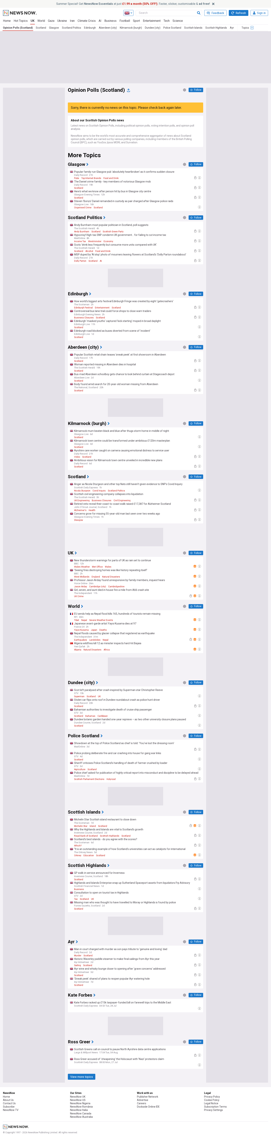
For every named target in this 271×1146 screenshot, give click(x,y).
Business (110, 21)
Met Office (97, 567)
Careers (141, 1103)
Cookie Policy (211, 1100)
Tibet (76, 620)
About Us (8, 1100)
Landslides (94, 640)
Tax (76, 899)
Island (93, 826)
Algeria (77, 650)
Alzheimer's (80, 510)
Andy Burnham (81, 231)
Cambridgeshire (116, 586)
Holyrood (111, 779)
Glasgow (54, 27)
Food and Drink (111, 178)
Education (89, 855)
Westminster (94, 241)
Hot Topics (21, 21)
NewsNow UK (77, 1096)
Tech (167, 21)
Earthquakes (80, 640)
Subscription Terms (215, 1106)
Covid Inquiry (99, 491)
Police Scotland (172, 27)
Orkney (77, 855)
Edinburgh (90, 27)
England (96, 577)
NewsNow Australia (81, 1116)
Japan (94, 630)
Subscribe (9, 1106)
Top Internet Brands (91, 178)
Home (7, 21)
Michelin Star (80, 826)
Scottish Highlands (216, 27)
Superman (79, 696)
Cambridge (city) (97, 586)
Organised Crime (82, 207)
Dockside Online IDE (148, 1106)
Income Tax (80, 241)
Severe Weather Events (101, 620)
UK (32, 21)
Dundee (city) (152, 27)
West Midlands (81, 577)
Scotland (41, 27)
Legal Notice (211, 1103)
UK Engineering (82, 500)
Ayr (232, 27)
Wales (108, 567)
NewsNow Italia (79, 1110)
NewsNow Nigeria (80, 1103)
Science (178, 21)
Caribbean (103, 716)
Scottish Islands (193, 27)
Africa (107, 650)
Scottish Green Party (113, 231)
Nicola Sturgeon (82, 491)
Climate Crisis (87, 21)
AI (100, 21)
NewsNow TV (10, 1110)
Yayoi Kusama (81, 630)
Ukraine (62, 21)
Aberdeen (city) (108, 27)
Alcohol (89, 251)
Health (92, 510)
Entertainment (152, 21)
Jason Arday (80, 586)
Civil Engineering (122, 500)
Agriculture (79, 769)
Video (77, 457)
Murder (77, 955)
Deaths (103, 630)
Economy (108, 241)
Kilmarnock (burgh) (131, 27)
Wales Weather (82, 567)
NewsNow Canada (80, 1113)
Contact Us (9, 1103)
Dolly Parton (80, 261)
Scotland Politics (71, 27)
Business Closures (84, 318)
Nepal (84, 620)
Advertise (142, 1100)
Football (124, 21)
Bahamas (90, 716)
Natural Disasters (111, 577)
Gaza (51, 21)
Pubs (76, 178)
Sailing (77, 965)
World (41, 21)
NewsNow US (78, 1100)
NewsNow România (81, 1106)
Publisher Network (147, 1096)
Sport (136, 21)
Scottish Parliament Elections (89, 779)
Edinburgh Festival (83, 308)
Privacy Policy (212, 1096)
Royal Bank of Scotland (86, 836)
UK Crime (79, 596)
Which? (77, 846)
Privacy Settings (213, 1110)
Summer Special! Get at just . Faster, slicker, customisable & (133, 4)
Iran (72, 21)
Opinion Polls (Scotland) (18, 27)
